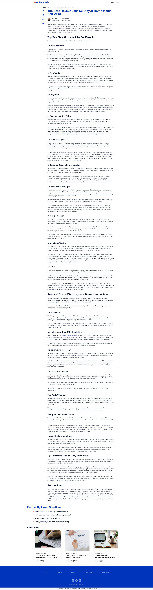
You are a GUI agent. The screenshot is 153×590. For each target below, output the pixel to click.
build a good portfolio (62, 133)
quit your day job (54, 302)
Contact (73, 572)
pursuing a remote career (69, 335)
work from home (59, 418)
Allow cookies (93, 588)
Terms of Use (105, 572)
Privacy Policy (88, 572)
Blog (117, 2)
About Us (59, 572)
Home (112, 2)
